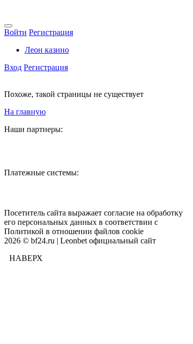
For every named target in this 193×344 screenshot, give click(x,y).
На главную (25, 111)
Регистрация (51, 32)
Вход (13, 67)
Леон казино (47, 49)
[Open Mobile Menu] (8, 25)
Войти (15, 32)
